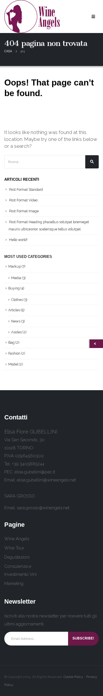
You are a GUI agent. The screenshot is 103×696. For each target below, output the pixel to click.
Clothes (17, 300)
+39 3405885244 (28, 463)
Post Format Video (23, 200)
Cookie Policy (73, 677)
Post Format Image (24, 211)
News (15, 321)
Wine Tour (14, 548)
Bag (11, 343)
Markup (14, 267)
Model (13, 364)
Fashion (14, 353)
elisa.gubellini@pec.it (35, 472)
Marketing (13, 583)
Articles (14, 310)
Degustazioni (16, 557)
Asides (16, 332)
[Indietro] (96, 344)
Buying (14, 288)
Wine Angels (16, 538)
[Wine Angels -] (32, 16)
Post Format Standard (26, 190)
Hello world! (18, 240)
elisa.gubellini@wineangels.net (46, 480)
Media (16, 278)
